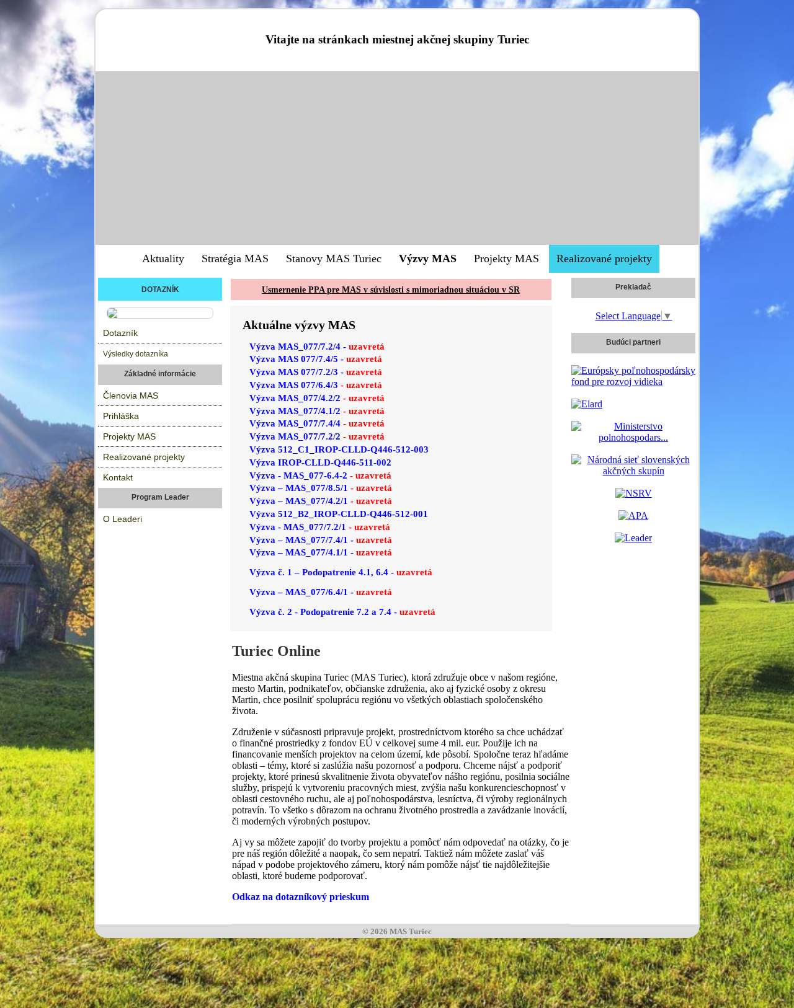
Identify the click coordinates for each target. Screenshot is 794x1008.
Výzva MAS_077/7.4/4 (317, 423)
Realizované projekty (604, 258)
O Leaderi (122, 519)
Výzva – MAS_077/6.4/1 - (320, 592)
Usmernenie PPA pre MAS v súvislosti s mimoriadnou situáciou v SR (391, 289)
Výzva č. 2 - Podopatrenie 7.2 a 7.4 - (342, 612)
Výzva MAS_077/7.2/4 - (317, 346)
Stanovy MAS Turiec (333, 258)
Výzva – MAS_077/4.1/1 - (320, 552)
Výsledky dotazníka (135, 354)
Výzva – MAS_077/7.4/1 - (320, 540)
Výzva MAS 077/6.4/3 (315, 385)
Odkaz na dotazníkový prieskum (302, 896)
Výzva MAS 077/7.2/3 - (315, 372)
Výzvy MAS (428, 258)
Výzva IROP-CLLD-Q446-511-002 (320, 462)
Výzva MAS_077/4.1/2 (317, 411)
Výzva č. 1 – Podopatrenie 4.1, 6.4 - (340, 572)
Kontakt (118, 477)
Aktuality (163, 258)
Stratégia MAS (235, 258)
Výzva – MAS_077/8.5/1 (320, 488)
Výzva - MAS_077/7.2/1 (319, 527)
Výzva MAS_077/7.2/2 (317, 436)
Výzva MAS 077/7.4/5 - (315, 359)
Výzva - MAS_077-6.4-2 (320, 475)
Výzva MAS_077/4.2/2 (317, 398)
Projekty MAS (506, 258)
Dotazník (120, 333)
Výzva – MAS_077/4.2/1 (320, 501)
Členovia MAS (130, 395)
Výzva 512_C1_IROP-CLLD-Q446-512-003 (339, 449)
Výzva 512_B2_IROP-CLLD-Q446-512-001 (338, 514)
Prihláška (121, 416)
